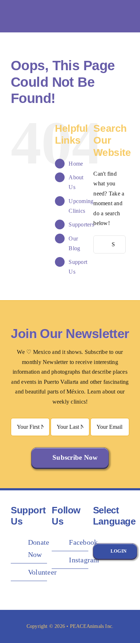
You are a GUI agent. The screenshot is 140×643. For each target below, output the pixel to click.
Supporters (81, 224)
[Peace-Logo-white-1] (56, 7)
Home (76, 164)
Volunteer (42, 572)
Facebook (83, 542)
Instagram (84, 560)
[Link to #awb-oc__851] (125, 16)
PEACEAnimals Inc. (92, 626)
